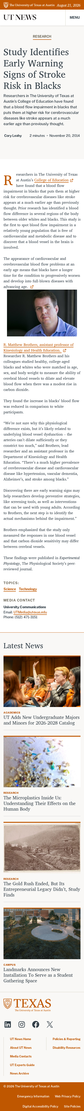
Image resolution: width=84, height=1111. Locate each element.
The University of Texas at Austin (37, 1086)
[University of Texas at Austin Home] (29, 5)
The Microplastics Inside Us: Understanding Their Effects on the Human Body (40, 803)
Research (42, 36)
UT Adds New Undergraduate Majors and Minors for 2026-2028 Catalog (42, 720)
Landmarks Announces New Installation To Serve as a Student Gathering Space (38, 975)
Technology (28, 589)
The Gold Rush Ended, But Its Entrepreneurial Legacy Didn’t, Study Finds (42, 889)
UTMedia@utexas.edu (30, 612)
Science (10, 589)
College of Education (51, 180)
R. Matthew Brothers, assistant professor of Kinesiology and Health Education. (39, 347)
